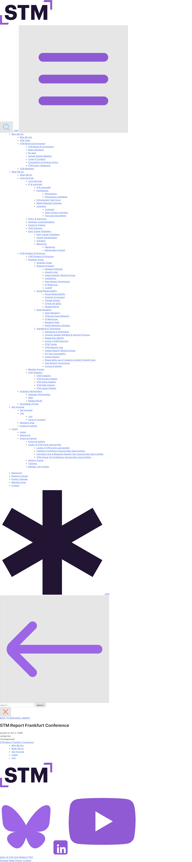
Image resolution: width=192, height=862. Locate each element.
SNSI (30, 397)
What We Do (17, 171)
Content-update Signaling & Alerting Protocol (67, 335)
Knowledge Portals (29, 404)
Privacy (18, 860)
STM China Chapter (46, 382)
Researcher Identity (54, 338)
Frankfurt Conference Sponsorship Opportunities (61, 451)
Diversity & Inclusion (55, 297)
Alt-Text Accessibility (55, 353)
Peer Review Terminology (57, 281)
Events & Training (36, 225)
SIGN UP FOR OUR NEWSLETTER (16, 857)
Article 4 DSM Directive (56, 341)
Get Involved (17, 407)
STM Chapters (35, 372)
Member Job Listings (38, 466)
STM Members (27, 168)
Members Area (27, 422)
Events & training (28, 438)
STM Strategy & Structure (32, 253)
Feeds (11, 860)
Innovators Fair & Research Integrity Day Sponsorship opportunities (70, 454)
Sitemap (4, 860)
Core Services (27, 178)
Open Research (44, 309)
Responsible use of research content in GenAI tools (70, 360)
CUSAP (48, 288)
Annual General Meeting (40, 156)
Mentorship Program (55, 250)
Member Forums (36, 369)
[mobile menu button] (73, 79)
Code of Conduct (36, 159)
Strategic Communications (41, 222)
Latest (14, 429)
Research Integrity (45, 266)
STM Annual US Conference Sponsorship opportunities (64, 457)
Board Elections (36, 149)
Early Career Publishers (39, 231)
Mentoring (42, 244)
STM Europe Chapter (47, 378)
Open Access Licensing (56, 212)
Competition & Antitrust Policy (43, 162)
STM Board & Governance (32, 143)
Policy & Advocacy (37, 218)
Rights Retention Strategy (49, 203)
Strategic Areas (35, 259)
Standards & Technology (49, 328)
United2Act (50, 278)
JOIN (15, 130)
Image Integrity (52, 357)
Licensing (41, 206)
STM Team (25, 140)
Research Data (52, 322)
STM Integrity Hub (54, 347)
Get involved (17, 751)
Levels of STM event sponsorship (44, 444)
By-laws (32, 153)
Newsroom (25, 435)
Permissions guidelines (56, 197)
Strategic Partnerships (31, 391)
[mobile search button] (6, 127)
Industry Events (35, 460)
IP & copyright (35, 184)
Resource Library (19, 476)
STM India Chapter (46, 385)
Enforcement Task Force (49, 200)
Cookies (27, 860)
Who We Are (17, 134)
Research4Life (52, 306)
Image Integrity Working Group (60, 275)
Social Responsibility (47, 291)
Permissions (42, 190)
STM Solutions (35, 228)
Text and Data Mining (55, 215)
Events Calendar (19, 479)
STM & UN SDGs (53, 303)
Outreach (41, 240)
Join (22, 413)
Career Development (47, 237)
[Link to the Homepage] (26, 12)
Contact (15, 485)
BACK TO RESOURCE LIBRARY (15, 718)
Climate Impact (52, 300)
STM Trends (51, 344)
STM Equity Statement (39, 165)
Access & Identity (53, 366)
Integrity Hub (51, 272)
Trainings (32, 463)
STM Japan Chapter (46, 388)
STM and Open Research (57, 316)
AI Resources (51, 284)
